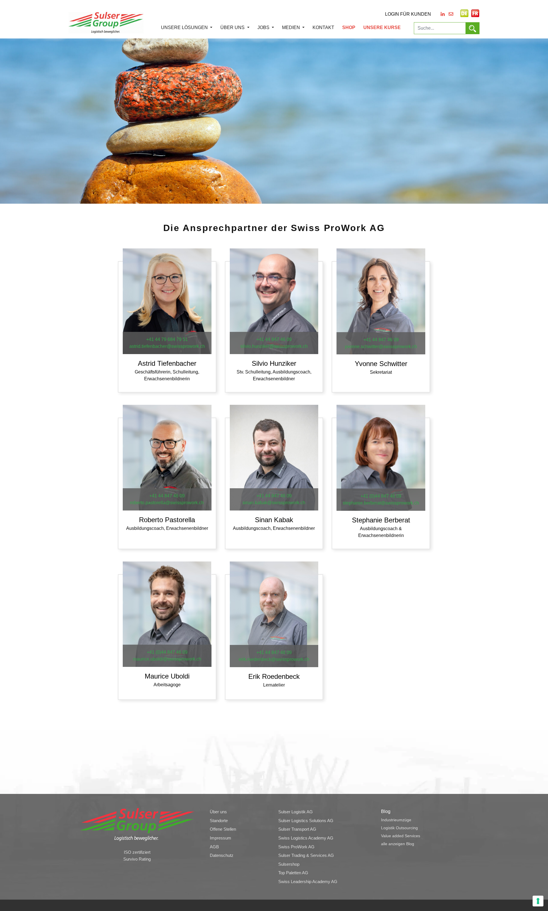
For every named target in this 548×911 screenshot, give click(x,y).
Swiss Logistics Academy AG (305, 838)
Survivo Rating (137, 859)
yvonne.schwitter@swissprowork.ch (381, 346)
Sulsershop (288, 864)
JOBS (264, 27)
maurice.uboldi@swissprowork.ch (167, 659)
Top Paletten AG (293, 873)
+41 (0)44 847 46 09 (380, 496)
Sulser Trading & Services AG (306, 855)
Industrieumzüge (396, 820)
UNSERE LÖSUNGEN (185, 27)
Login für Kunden (408, 14)
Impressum (220, 838)
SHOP (348, 27)
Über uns (233, 27)
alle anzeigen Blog (397, 843)
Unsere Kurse (382, 27)
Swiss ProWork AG (296, 847)
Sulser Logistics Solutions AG (305, 820)
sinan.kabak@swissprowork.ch (274, 502)
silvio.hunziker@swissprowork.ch (274, 346)
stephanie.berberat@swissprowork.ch (381, 503)
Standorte (219, 820)
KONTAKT (323, 27)
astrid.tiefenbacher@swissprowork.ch (167, 346)
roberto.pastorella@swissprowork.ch (167, 502)
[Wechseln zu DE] (464, 13)
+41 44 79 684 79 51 (167, 339)
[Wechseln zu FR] (475, 13)
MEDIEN (291, 27)
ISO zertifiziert (137, 852)
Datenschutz (221, 855)
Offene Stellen (223, 829)
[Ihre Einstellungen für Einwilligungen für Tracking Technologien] (538, 901)
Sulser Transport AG (297, 829)
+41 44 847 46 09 (274, 339)
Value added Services (400, 836)
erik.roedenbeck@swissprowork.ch (274, 659)
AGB (214, 847)
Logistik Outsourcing (399, 828)
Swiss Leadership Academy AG (307, 881)
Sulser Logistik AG (295, 812)
